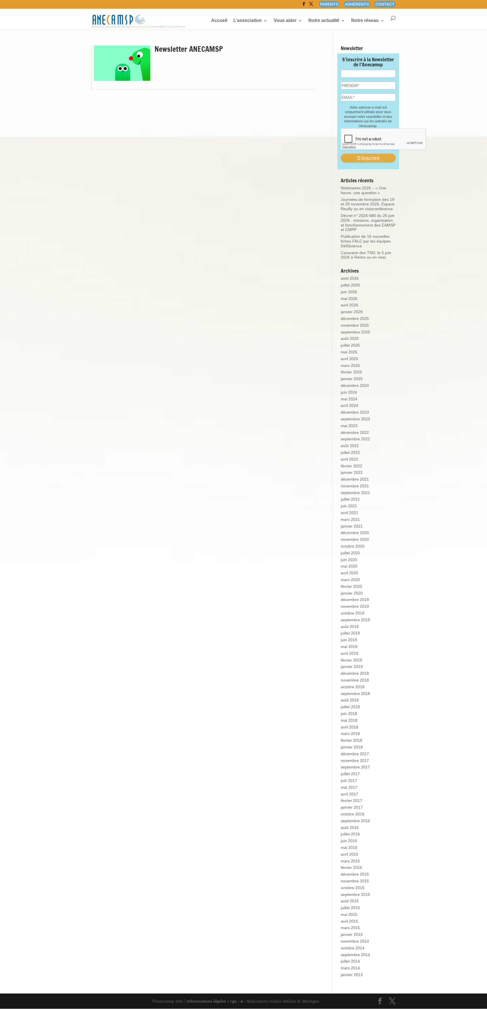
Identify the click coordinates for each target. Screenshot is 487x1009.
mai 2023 (349, 425)
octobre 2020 (352, 546)
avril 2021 (349, 512)
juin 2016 (349, 840)
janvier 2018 (352, 747)
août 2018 (350, 700)
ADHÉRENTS (357, 4)
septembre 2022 (355, 439)
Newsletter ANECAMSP (188, 49)
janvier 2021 (352, 526)
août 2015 (350, 901)
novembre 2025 (355, 325)
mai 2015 (349, 914)
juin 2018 (349, 713)
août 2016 (350, 827)
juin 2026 (349, 292)
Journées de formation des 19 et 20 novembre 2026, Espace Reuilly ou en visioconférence (368, 204)
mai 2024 (349, 399)
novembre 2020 (355, 539)
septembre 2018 (355, 693)
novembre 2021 (355, 486)
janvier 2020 (352, 593)
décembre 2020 (355, 532)
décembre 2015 (355, 874)
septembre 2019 (355, 620)
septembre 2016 (355, 821)
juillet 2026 (350, 285)
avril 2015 (349, 921)
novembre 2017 (355, 760)
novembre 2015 (355, 881)
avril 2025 (349, 358)
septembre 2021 (355, 492)
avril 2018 (349, 727)
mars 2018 (350, 733)
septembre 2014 (355, 954)
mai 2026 (349, 298)
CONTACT (385, 4)
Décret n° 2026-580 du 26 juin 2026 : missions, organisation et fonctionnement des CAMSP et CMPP (368, 222)
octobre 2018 (352, 687)
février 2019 (351, 660)
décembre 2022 (355, 432)
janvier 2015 (352, 934)
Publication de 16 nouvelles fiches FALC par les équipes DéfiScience (366, 241)
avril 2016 (349, 854)
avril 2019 (349, 653)
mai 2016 (349, 847)
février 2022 (351, 466)
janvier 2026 (352, 312)
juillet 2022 (350, 452)
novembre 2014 (355, 941)
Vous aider (285, 21)
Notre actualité (323, 21)
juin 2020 (349, 559)
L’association (247, 21)
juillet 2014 (350, 961)
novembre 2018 (355, 680)
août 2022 (350, 445)
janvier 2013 (352, 974)
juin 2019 (349, 640)
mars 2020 (350, 579)
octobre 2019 (352, 613)
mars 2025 (350, 365)
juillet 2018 (350, 707)
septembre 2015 (355, 894)
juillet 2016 (350, 834)
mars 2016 (350, 861)
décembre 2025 (355, 318)
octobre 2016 (352, 814)
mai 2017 (349, 787)
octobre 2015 (352, 887)
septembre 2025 (355, 332)
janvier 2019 (352, 666)
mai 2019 (349, 646)
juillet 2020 (350, 553)
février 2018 (351, 740)
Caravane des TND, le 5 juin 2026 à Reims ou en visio (366, 255)
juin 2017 (349, 780)
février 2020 (351, 586)
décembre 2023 (355, 412)
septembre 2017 (355, 767)
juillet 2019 (350, 633)
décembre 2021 (355, 479)
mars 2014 (350, 968)
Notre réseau (365, 21)
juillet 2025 (350, 345)
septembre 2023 (355, 419)
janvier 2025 (352, 378)
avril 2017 (349, 794)
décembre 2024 (355, 385)
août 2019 (350, 626)
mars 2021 (350, 519)
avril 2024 (349, 405)
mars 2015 (350, 927)
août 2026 (350, 278)
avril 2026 (349, 305)
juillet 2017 (350, 774)
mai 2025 (349, 352)
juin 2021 (349, 506)
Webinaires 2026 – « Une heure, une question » (363, 190)
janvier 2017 (352, 807)
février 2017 (351, 800)
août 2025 (350, 338)
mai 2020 (349, 566)
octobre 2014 (352, 948)
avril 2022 (349, 459)
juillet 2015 (350, 907)
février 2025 (351, 372)
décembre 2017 (355, 754)
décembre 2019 (355, 599)
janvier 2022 (352, 472)
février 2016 (351, 867)
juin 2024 (349, 392)
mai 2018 (349, 720)
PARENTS (329, 4)
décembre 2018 (355, 673)
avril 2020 (349, 573)
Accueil (219, 21)
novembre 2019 (355, 606)
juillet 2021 (350, 499)
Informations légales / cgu (212, 1001)
